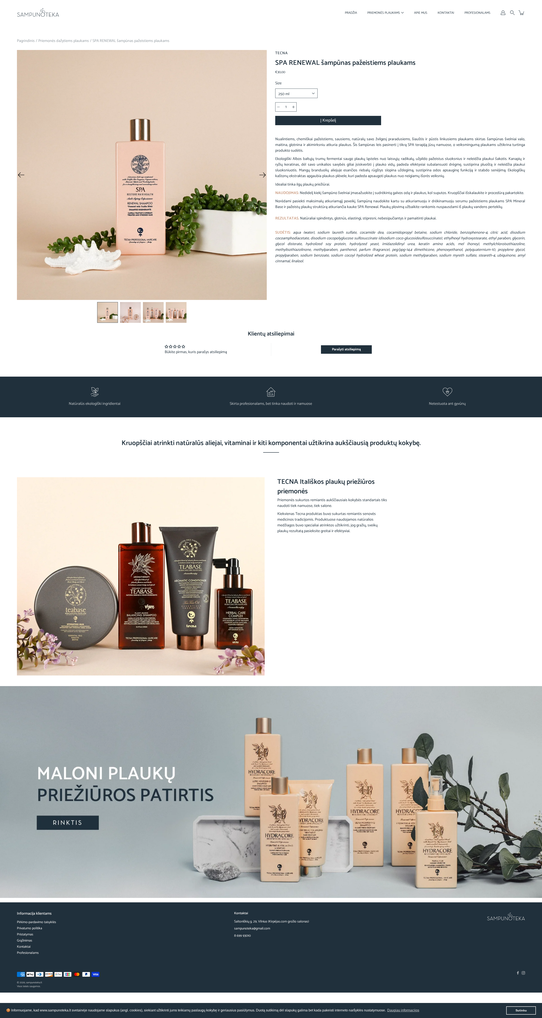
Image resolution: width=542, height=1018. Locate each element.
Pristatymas (25, 934)
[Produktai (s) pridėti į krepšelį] (521, 12)
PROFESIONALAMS (477, 12)
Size (278, 83)
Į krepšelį (328, 120)
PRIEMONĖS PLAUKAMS (383, 12)
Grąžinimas (24, 940)
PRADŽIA (351, 12)
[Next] (262, 175)
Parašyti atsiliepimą (346, 349)
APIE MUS (420, 12)
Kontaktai (23, 947)
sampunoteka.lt (34, 983)
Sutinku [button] (521, 1010)
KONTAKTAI (446, 12)
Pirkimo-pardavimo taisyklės (36, 922)
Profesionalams (28, 953)
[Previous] (21, 175)
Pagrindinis (26, 41)
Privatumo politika (29, 928)
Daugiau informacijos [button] (403, 1010)
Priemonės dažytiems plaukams (63, 41)
